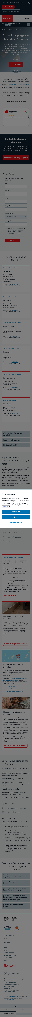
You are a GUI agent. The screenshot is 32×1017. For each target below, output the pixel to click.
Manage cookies (16, 522)
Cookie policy (5, 506)
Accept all (16, 512)
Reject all (16, 517)
